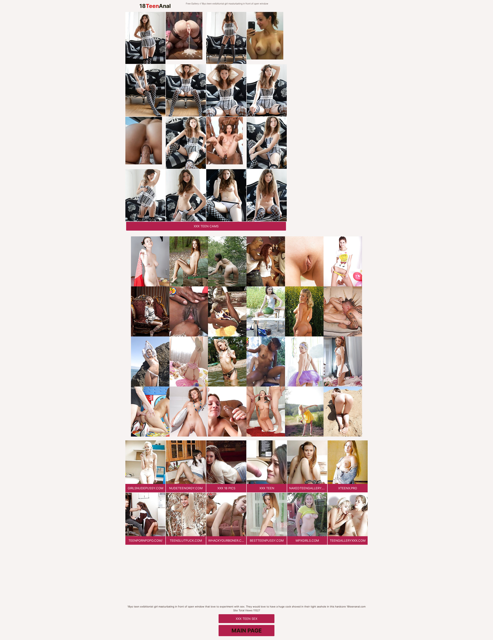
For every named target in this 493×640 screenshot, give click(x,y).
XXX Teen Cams (206, 226)
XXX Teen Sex (246, 619)
